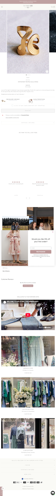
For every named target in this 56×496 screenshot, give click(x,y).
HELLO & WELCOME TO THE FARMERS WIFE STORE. (27, 460)
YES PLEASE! (40, 252)
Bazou (28, 79)
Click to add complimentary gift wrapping (29, 105)
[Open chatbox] (53, 493)
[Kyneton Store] (28, 433)
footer (27, 465)
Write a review (28, 286)
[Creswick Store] (28, 351)
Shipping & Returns (28, 122)
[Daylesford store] (28, 392)
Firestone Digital (30, 488)
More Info (27, 474)
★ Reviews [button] (1, 491)
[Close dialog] (53, 232)
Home (27, 77)
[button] (27, 198)
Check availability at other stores (12, 117)
